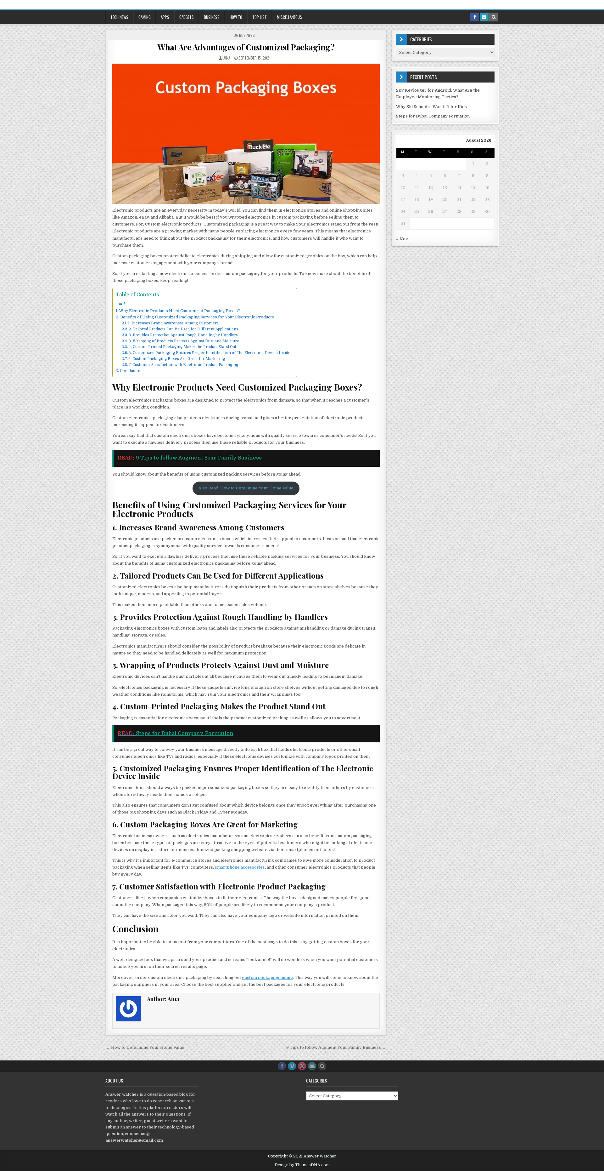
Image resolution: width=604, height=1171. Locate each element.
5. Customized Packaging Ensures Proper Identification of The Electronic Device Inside (209, 353)
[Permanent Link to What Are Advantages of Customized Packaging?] (246, 134)
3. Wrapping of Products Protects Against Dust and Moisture (184, 341)
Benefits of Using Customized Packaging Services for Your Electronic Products (197, 317)
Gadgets (186, 17)
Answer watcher (122, 1094)
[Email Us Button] (312, 1066)
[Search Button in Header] (493, 17)
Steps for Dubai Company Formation (433, 116)
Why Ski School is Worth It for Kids (431, 106)
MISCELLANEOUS (289, 17)
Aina (226, 57)
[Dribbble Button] (302, 1066)
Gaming (144, 17)
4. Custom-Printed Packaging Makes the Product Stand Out (182, 347)
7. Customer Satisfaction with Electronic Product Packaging (183, 365)
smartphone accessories (240, 867)
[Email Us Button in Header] (484, 17)
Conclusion (130, 370)
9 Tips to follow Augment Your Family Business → (336, 1047)
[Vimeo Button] (292, 1066)
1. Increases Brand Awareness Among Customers (173, 323)
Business (212, 17)
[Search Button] (322, 1066)
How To (236, 17)
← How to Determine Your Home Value (145, 1047)
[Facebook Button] (282, 1066)
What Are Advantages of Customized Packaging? (246, 47)
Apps (165, 17)
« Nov (402, 239)
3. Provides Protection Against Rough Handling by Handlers (183, 335)
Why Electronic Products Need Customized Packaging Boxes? (179, 311)
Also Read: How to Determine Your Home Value (246, 488)
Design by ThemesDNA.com (302, 1165)
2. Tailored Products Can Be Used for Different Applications (183, 329)
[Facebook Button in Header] (474, 17)
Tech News (119, 17)
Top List (259, 17)
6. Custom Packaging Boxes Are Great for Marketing (176, 359)
